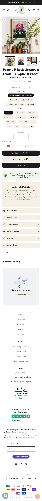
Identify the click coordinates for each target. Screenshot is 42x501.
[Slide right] (39, 62)
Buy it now (21, 165)
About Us (21, 329)
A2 (17, 126)
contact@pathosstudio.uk (22, 377)
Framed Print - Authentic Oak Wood (21, 104)
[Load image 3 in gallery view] (32, 61)
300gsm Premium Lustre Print (21, 95)
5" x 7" (8, 113)
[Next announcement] (38, 2)
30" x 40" (10, 122)
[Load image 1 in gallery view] (10, 61)
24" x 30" (33, 117)
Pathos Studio (18, 497)
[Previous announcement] (4, 2)
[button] (4, 10)
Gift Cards (21, 324)
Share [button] (6, 252)
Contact (21, 334)
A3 (10, 126)
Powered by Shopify (27, 497)
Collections (21, 320)
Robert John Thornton (20, 78)
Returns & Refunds (21, 351)
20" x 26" (20, 117)
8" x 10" (20, 113)
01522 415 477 (22, 372)
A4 (34, 122)
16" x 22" (7, 117)
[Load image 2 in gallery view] (21, 61)
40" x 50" (23, 122)
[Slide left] (2, 62)
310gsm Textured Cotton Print (21, 100)
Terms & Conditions (21, 361)
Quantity (21, 133)
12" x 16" (32, 113)
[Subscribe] (32, 448)
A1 (24, 126)
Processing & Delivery (21, 347)
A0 (32, 126)
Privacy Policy (21, 356)
